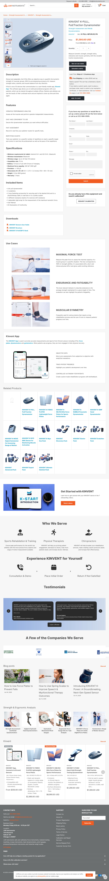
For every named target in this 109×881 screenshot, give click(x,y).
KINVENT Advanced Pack (10, 469)
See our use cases (78, 63)
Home (5, 15)
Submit (86, 181)
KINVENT (31, 15)
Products (6, 10)
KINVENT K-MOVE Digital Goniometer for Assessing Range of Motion (12, 442)
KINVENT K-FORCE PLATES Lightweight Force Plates (46, 413)
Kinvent (72, 34)
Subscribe (87, 823)
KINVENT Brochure (15, 228)
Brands (16, 10)
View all (103, 666)
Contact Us (72, 10)
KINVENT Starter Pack (79, 440)
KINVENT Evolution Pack (97, 440)
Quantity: (72, 48)
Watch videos (68, 503)
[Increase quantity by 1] (88, 48)
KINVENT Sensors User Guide (19, 225)
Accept (89, 875)
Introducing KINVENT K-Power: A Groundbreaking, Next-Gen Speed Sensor (87, 689)
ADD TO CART (76, 98)
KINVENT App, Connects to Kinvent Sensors (13, 770)
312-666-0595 (83, 1)
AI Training (7, 847)
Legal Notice (60, 835)
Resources (51, 10)
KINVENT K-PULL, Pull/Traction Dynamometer (28, 412)
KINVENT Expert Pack (28, 469)
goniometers (28, 343)
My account (86, 6)
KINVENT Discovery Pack (61, 440)
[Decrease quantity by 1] (77, 48)
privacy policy (42, 876)
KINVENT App (13, 341)
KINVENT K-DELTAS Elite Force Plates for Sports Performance (62, 413)
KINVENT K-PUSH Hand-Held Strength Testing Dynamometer (75, 770)
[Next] (105, 721)
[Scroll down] (8, 65)
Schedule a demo (77, 68)
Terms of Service (61, 832)
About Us (63, 10)
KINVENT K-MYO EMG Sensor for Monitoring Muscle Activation (29, 441)
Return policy (60, 826)
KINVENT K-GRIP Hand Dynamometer (96, 412)
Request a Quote (72, 1)
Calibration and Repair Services (33, 10)
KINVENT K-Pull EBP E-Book (18, 230)
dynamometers (15, 343)
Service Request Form (63, 843)
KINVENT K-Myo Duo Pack (45, 440)
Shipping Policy (61, 823)
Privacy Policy (60, 829)
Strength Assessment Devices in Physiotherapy (24, 15)
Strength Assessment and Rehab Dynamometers (51, 15)
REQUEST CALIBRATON (86, 201)
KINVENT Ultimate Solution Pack (45, 469)
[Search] (76, 5)
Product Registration (62, 820)
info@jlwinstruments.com (97, 1)
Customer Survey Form (63, 846)
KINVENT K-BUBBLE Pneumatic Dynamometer (80, 412)
